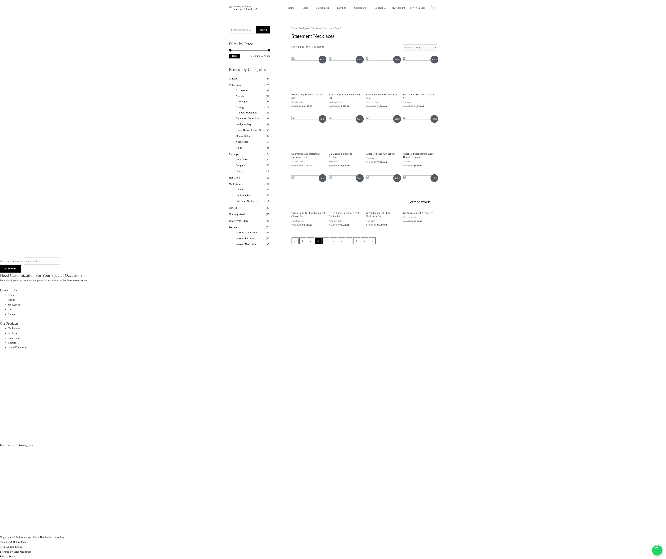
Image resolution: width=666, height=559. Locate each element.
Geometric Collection (247, 118)
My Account (398, 7)
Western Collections (246, 232)
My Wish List (417, 7)
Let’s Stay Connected (11, 261)
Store (305, 7)
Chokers (240, 189)
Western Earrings (245, 238)
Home (291, 7)
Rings (239, 147)
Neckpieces (322, 7)
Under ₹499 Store (238, 220)
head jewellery (243, 124)
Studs (239, 171)
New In (233, 207)
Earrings (341, 7)
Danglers (240, 165)
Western (233, 227)
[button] (657, 550)
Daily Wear (242, 159)
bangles (233, 78)
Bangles (243, 101)
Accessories (242, 90)
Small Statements (248, 112)
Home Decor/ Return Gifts (250, 130)
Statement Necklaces (247, 201)
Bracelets (241, 96)
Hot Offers (234, 177)
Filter (234, 56)
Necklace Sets (243, 195)
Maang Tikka (243, 136)
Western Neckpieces (247, 244)
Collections (360, 7)
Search (263, 29)
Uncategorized (237, 214)
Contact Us (380, 7)
